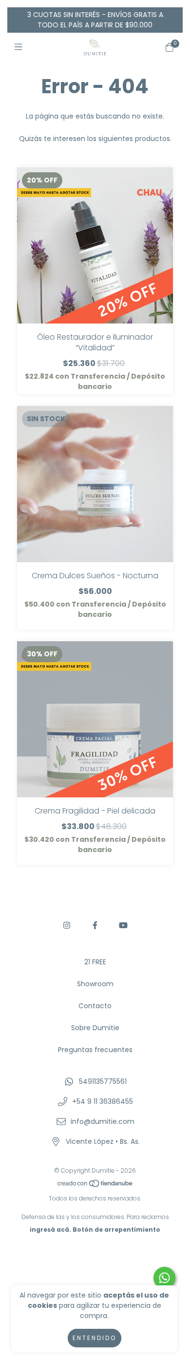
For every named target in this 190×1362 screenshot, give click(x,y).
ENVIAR (95, 286)
